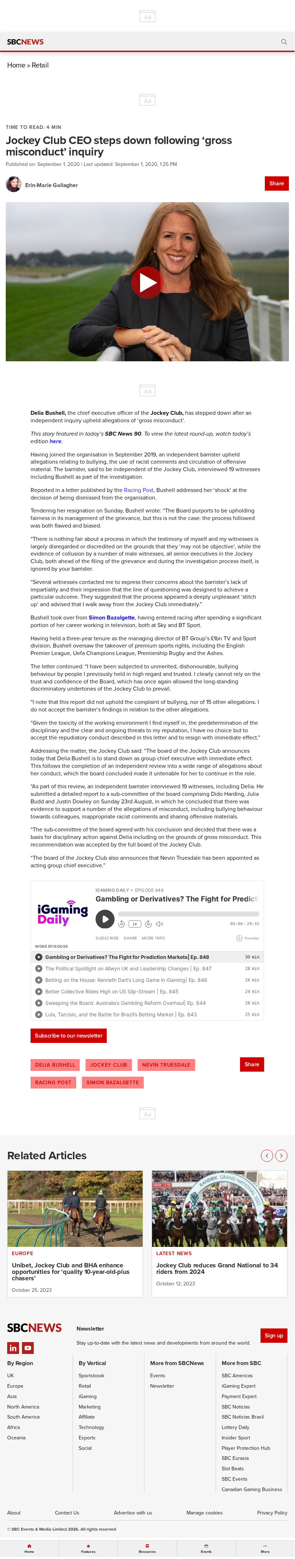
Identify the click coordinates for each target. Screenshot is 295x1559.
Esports (87, 1438)
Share (276, 183)
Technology (91, 1427)
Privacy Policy (272, 1513)
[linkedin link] (13, 1348)
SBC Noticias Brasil (243, 1417)
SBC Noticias (236, 1407)
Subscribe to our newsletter (68, 1035)
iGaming (88, 1396)
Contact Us (67, 1513)
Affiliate (87, 1417)
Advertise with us (133, 1513)
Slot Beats (233, 1468)
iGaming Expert (238, 1386)
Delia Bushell (55, 1065)
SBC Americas (237, 1375)
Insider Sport (236, 1438)
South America (23, 1417)
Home (16, 65)
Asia (12, 1396)
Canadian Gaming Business (252, 1489)
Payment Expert (239, 1396)
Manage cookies (204, 1513)
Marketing (90, 1407)
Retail (40, 65)
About (13, 1513)
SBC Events (235, 1479)
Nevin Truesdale (166, 1065)
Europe (15, 1386)
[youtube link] (28, 1348)
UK (10, 1375)
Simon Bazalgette (112, 617)
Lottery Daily (235, 1427)
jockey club (108, 1065)
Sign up (274, 1335)
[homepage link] (25, 42)
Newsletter (162, 1386)
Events (157, 1375)
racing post (53, 1082)
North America (23, 1407)
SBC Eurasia (235, 1458)
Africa (13, 1427)
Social (85, 1448)
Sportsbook (91, 1375)
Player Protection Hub (246, 1448)
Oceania (16, 1438)
